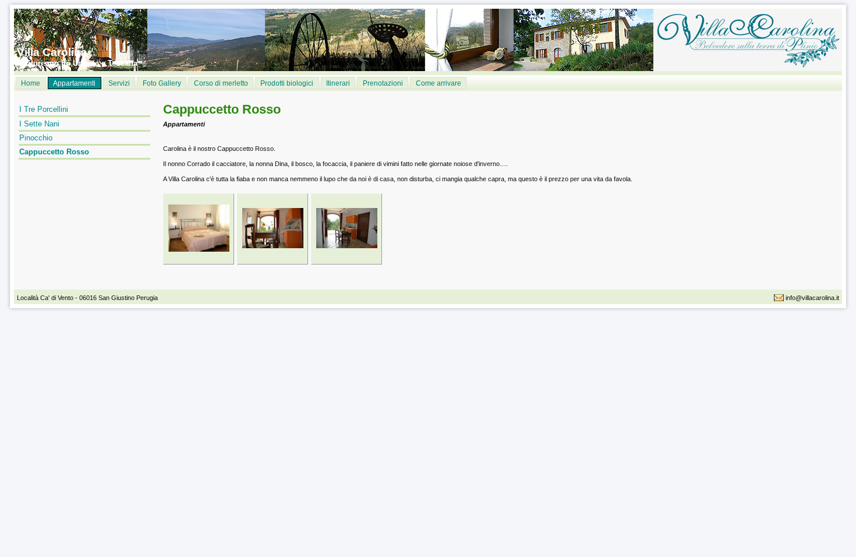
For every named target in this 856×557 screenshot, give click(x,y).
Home (30, 83)
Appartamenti (74, 83)
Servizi (119, 83)
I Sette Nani (39, 123)
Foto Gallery (162, 83)
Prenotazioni (383, 83)
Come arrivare (438, 83)
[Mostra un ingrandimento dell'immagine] (198, 238)
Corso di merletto (221, 83)
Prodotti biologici (286, 83)
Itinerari (338, 83)
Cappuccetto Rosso (54, 151)
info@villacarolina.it (812, 297)
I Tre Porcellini (43, 109)
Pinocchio (35, 137)
